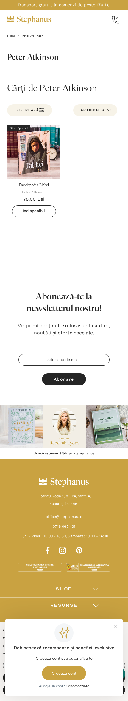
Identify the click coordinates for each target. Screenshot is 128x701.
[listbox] (95, 110)
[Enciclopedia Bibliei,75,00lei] (33, 152)
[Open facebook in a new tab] (46, 549)
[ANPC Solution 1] (40, 567)
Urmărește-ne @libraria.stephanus (63, 453)
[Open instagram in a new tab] (62, 549)
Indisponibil (34, 211)
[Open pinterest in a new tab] (79, 549)
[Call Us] (115, 20)
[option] (21, 426)
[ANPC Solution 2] (88, 567)
